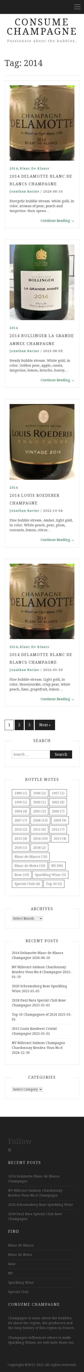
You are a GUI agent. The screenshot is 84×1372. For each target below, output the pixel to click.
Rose (21, 875)
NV (57, 866)
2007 (20, 820)
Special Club (27, 884)
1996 (39, 793)
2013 (20, 838)
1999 (20, 802)
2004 (20, 811)
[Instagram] (9, 1150)
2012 (58, 829)
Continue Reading (57, 220)
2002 (58, 802)
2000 (39, 802)
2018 (39, 847)
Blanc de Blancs (34, 168)
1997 (58, 793)
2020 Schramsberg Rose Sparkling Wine (40, 1204)
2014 (14, 168)
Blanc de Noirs (29, 866)
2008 (40, 820)
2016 (20, 847)
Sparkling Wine (50, 875)
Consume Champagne (42, 27)
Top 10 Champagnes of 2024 (34, 1014)
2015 (60, 838)
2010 (20, 829)
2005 (39, 811)
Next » (45, 725)
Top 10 (54, 884)
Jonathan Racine (24, 191)
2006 (58, 811)
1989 (20, 793)
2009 (60, 820)
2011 (39, 829)
